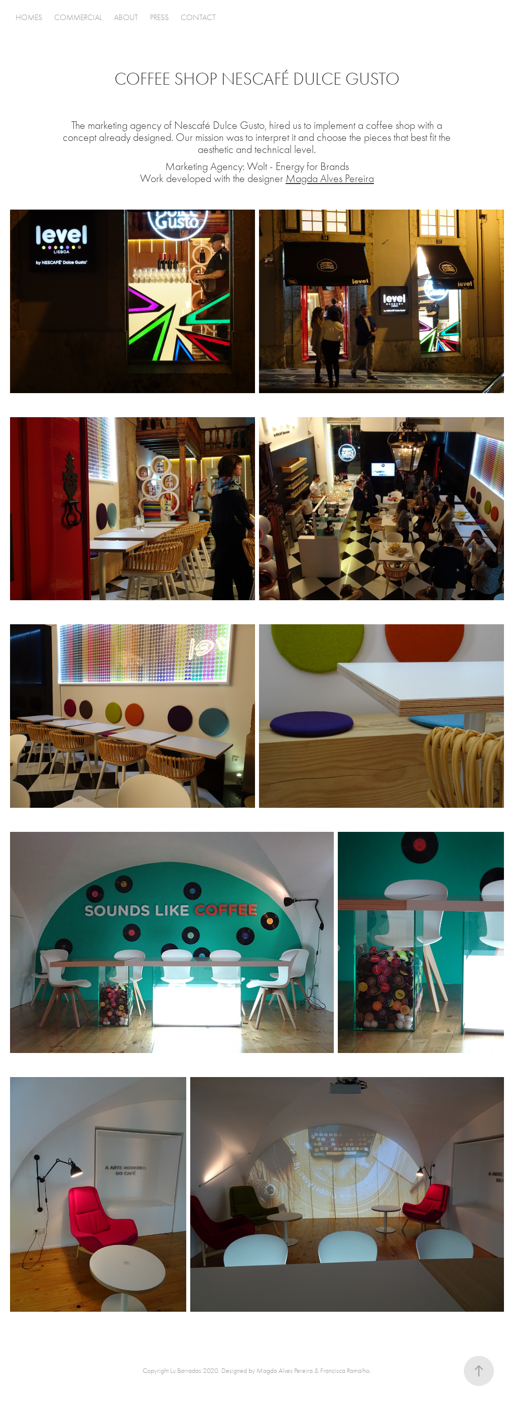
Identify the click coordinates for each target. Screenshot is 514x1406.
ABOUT (126, 17)
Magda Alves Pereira (330, 178)
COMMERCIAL (78, 17)
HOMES (29, 17)
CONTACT (198, 17)
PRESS (159, 17)
